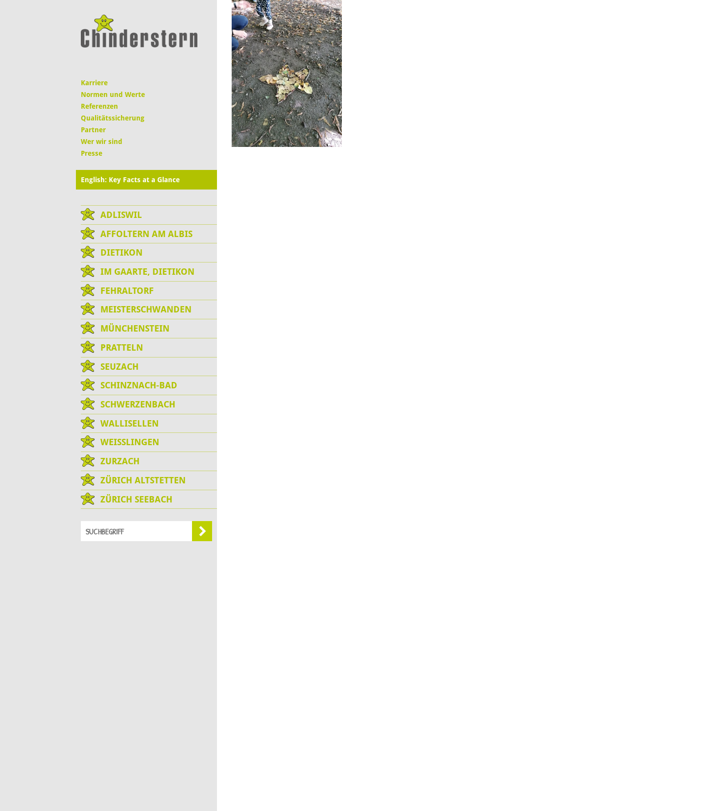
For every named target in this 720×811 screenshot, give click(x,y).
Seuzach (119, 366)
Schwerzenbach (137, 404)
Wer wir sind (101, 141)
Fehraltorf (127, 291)
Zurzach (120, 461)
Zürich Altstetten (143, 480)
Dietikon (121, 252)
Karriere (94, 83)
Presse (91, 153)
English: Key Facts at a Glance (130, 180)
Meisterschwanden (146, 309)
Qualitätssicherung (112, 118)
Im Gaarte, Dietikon (147, 271)
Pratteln (121, 347)
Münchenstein (134, 328)
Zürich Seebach (136, 499)
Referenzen (99, 106)
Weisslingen (129, 442)
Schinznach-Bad (138, 385)
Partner (93, 130)
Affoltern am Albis (146, 234)
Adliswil (121, 215)
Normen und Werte (113, 94)
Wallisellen (129, 423)
